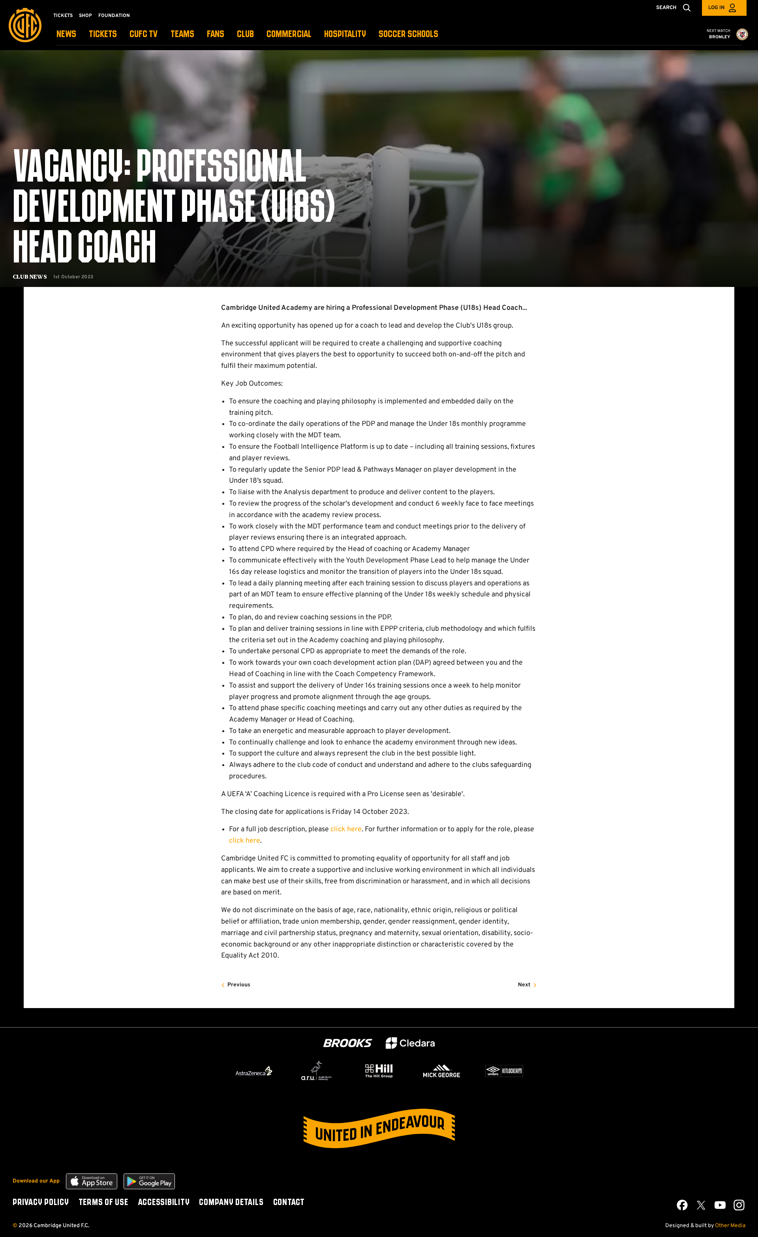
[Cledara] (410, 1043)
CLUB (245, 34)
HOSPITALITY (345, 34)
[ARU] (316, 1071)
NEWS (66, 34)
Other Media (730, 1225)
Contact (289, 1203)
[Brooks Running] (347, 1043)
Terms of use (103, 1203)
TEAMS (182, 34)
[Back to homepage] (25, 25)
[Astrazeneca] (253, 1071)
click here (346, 829)
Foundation (114, 16)
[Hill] (379, 1070)
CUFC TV (143, 34)
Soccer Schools (408, 34)
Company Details (231, 1203)
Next (524, 985)
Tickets (63, 16)
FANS (215, 34)
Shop (85, 16)
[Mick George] (441, 1071)
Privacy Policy (41, 1203)
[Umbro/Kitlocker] (504, 1071)
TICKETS (103, 34)
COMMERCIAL (288, 34)
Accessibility (164, 1203)
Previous (238, 985)
